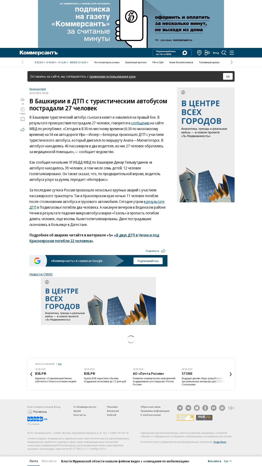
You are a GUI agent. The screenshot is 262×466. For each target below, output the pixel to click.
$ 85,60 (39, 62)
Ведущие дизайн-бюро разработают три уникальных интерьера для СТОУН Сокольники (203, 381)
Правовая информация (155, 411)
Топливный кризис (209, 62)
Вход (216, 52)
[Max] (222, 408)
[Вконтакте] (188, 408)
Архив (77, 411)
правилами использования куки (112, 76)
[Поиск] (224, 53)
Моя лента (49, 461)
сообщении (140, 123)
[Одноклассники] (205, 408)
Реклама (112, 407)
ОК (228, 76)
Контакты (79, 415)
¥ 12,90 (62, 62)
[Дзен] (197, 408)
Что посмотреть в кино (107, 62)
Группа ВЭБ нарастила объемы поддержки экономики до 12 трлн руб (105, 380)
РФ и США (157, 62)
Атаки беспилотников (181, 62)
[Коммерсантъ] (39, 52)
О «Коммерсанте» (84, 407)
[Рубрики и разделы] (232, 53)
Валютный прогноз (136, 62)
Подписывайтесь (148, 261)
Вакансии (113, 411)
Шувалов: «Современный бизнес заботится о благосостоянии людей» (56, 380)
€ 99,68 (50, 62)
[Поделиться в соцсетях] (22, 129)
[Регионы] (199, 53)
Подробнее (219, 442)
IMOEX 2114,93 (78, 62)
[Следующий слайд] (231, 374)
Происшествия (37, 89)
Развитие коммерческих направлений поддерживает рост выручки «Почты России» (154, 381)
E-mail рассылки (151, 415)
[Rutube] (214, 408)
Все (60, 363)
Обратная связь (151, 407)
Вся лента (214, 461)
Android (111, 415)
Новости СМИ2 (41, 274)
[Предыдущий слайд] (31, 374)
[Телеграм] (180, 408)
